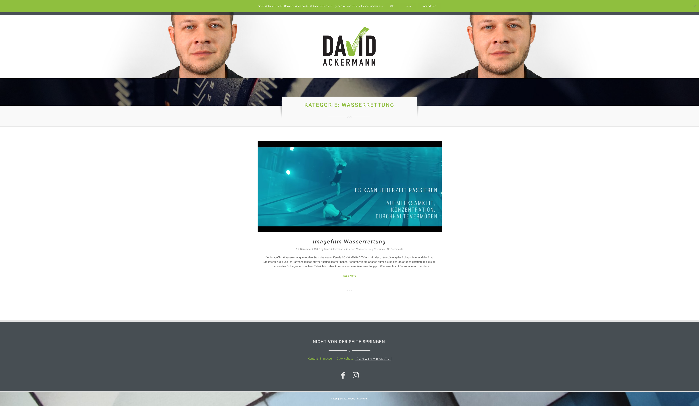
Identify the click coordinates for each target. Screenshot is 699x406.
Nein (408, 6)
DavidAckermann (333, 249)
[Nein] (694, 6)
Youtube (379, 249)
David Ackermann (358, 398)
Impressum (327, 358)
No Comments (395, 249)
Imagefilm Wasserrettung (349, 241)
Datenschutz (345, 358)
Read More (349, 275)
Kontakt (313, 358)
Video (352, 249)
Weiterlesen (429, 6)
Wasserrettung (364, 249)
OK (392, 6)
